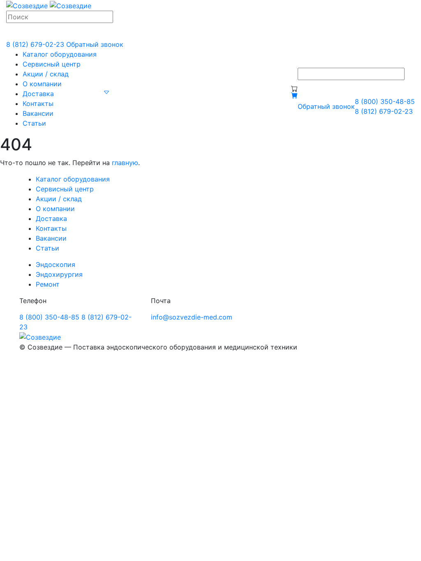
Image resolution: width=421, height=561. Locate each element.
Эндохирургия (59, 274)
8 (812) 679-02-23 (35, 44)
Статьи (34, 123)
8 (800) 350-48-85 (385, 101)
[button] (106, 92)
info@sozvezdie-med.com (191, 317)
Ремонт (48, 284)
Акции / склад (46, 74)
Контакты (38, 103)
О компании (42, 84)
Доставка (38, 94)
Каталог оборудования (60, 54)
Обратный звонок (94, 44)
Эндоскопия (55, 264)
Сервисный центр (52, 64)
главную (125, 163)
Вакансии (38, 113)
